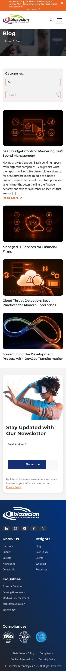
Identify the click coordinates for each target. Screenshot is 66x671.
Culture (7, 552)
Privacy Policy (13, 487)
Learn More (31, 9)
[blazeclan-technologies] (6, 528)
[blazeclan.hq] (33, 528)
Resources (41, 570)
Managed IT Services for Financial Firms (30, 249)
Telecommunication (14, 604)
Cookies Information (22, 659)
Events (39, 558)
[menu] (59, 20)
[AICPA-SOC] (41, 636)
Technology (9, 610)
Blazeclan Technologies (20, 666)
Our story (8, 546)
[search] (51, 19)
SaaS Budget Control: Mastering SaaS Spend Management (33, 153)
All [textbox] (9, 82)
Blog (38, 546)
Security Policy (47, 659)
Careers (7, 558)
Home (8, 41)
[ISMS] (24, 637)
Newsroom (9, 564)
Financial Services (12, 586)
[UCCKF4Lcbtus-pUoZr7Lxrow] (24, 528)
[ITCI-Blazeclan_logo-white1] (21, 509)
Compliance (46, 653)
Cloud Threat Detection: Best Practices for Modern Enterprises (29, 303)
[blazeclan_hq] (43, 528)
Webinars (41, 564)
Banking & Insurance (14, 592)
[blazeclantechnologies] (15, 528)
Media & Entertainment (16, 598)
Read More (10, 198)
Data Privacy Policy (23, 653)
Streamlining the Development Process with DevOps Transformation (33, 356)
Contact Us (9, 570)
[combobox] (33, 82)
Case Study (42, 552)
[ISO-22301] (8, 637)
